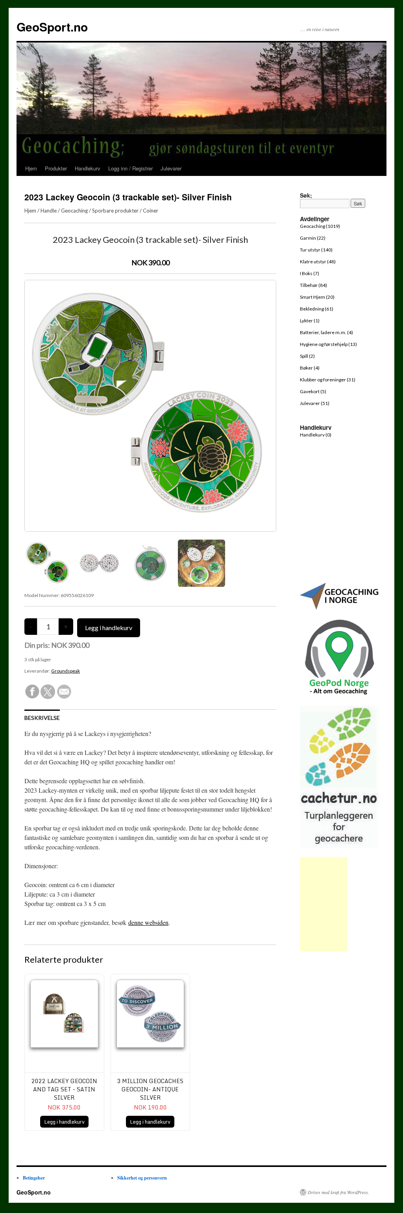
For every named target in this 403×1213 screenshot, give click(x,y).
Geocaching (74, 210)
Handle (49, 210)
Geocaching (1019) (320, 226)
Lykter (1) (310, 321)
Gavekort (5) (313, 391)
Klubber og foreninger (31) (327, 380)
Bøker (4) (310, 368)
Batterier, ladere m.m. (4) (326, 332)
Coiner (150, 210)
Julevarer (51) (314, 403)
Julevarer (171, 168)
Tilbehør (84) (313, 285)
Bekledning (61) (316, 309)
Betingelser (34, 1177)
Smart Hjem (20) (317, 297)
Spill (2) (307, 356)
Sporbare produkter (115, 210)
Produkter (56, 168)
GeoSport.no (52, 26)
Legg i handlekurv (64, 1121)
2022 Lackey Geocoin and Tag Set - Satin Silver (64, 1089)
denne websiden (148, 922)
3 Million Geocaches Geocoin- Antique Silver (150, 1089)
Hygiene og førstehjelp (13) (328, 344)
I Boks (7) (309, 273)
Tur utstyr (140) (316, 250)
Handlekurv (87, 168)
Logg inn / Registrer (130, 168)
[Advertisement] (323, 904)
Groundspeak (65, 671)
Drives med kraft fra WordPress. (338, 1192)
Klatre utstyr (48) (318, 261)
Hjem (31, 168)
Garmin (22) (312, 238)
